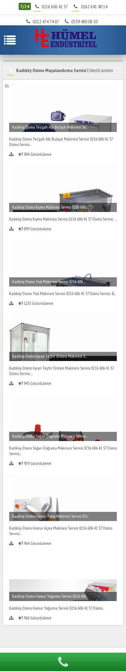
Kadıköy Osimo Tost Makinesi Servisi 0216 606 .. (48, 281)
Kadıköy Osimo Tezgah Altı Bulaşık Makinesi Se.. (49, 127)
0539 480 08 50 (86, 21)
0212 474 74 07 (48, 21)
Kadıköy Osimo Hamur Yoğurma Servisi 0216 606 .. (50, 596)
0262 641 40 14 (94, 6)
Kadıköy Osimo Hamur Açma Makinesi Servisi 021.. (50, 516)
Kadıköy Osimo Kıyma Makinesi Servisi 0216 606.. (49, 207)
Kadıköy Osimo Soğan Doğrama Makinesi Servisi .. (50, 436)
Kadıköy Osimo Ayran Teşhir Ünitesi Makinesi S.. (49, 356)
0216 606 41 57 (55, 6)
